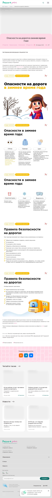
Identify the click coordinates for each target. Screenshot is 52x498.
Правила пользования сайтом (8, 491)
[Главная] (10, 2)
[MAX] (4, 473)
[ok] (21, 355)
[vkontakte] (7, 473)
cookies (35, 494)
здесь (15, 323)
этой (43, 326)
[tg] (26, 355)
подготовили (20, 67)
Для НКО (45, 485)
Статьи (11, 6)
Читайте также (9, 366)
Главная (6, 6)
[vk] (31, 355)
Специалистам (37, 485)
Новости (6, 401)
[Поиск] (43, 2)
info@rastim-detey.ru (8, 448)
